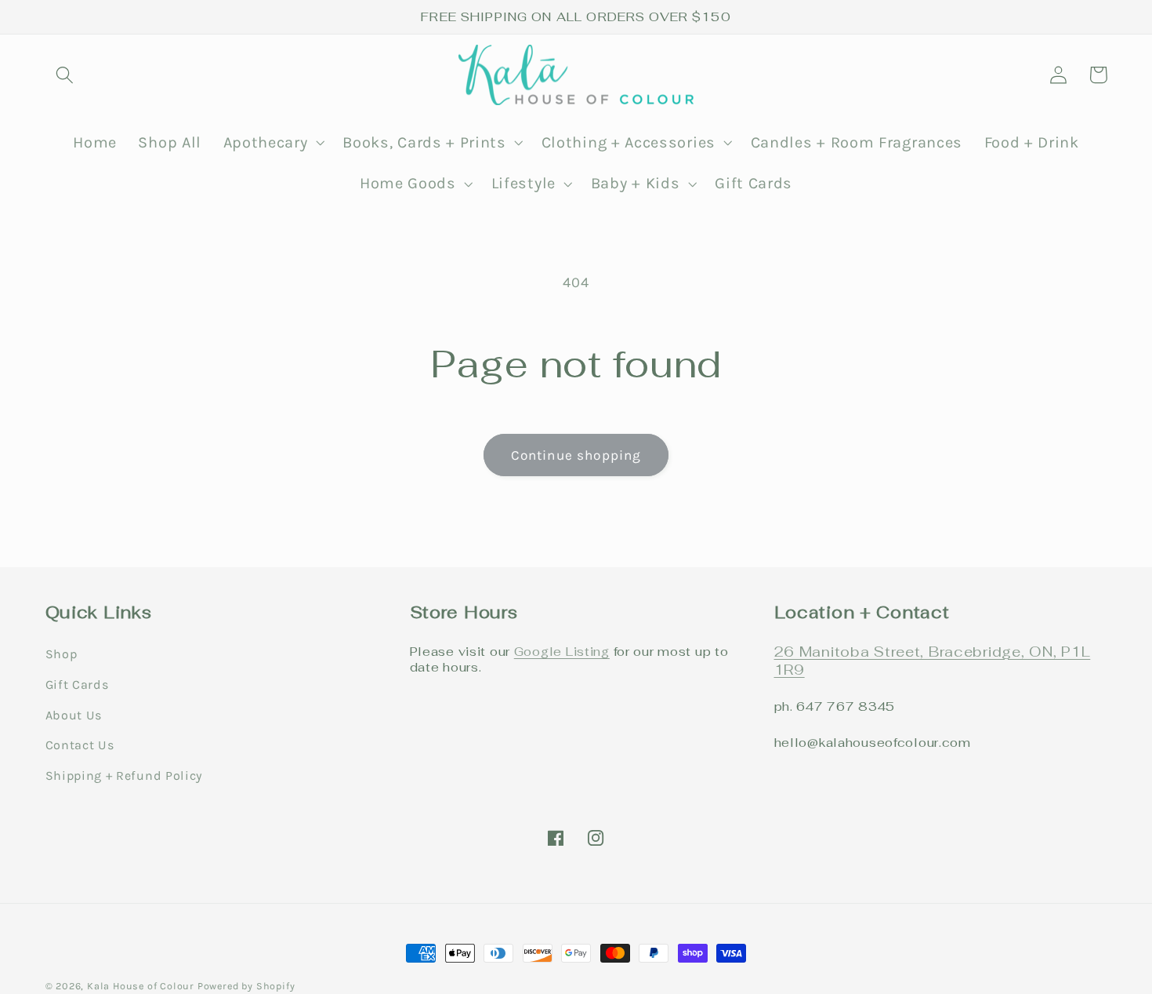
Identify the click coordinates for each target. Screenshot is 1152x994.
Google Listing (562, 651)
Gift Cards (77, 684)
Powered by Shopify (246, 986)
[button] (65, 75)
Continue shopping (576, 455)
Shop (61, 653)
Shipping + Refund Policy (124, 775)
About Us (74, 715)
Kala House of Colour (140, 986)
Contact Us (79, 744)
